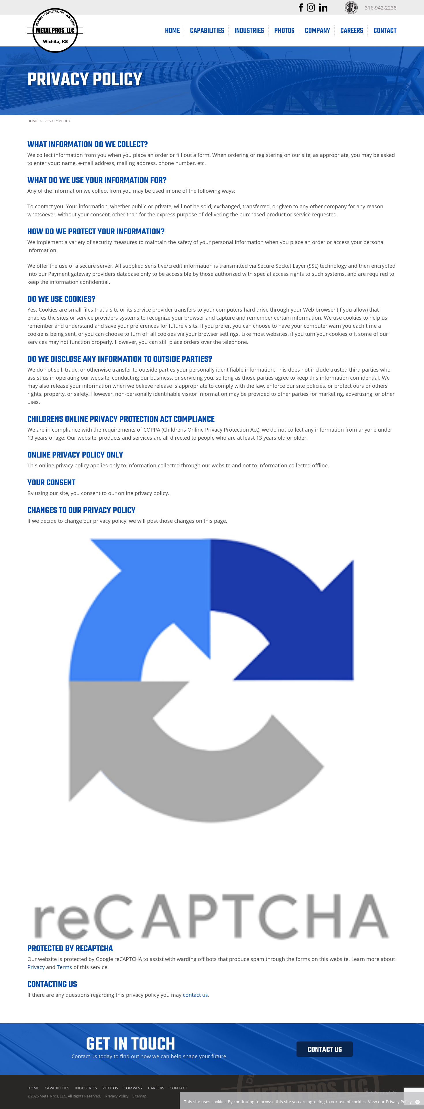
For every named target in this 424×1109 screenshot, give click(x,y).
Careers (351, 31)
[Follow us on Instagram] (311, 9)
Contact (385, 31)
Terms (64, 967)
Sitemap (139, 1096)
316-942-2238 (381, 7)
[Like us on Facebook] (301, 9)
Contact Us (324, 1050)
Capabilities (207, 31)
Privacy (36, 967)
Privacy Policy (117, 1096)
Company (317, 31)
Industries (249, 31)
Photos (284, 31)
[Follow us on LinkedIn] (323, 9)
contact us (195, 994)
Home (172, 31)
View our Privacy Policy (390, 1101)
